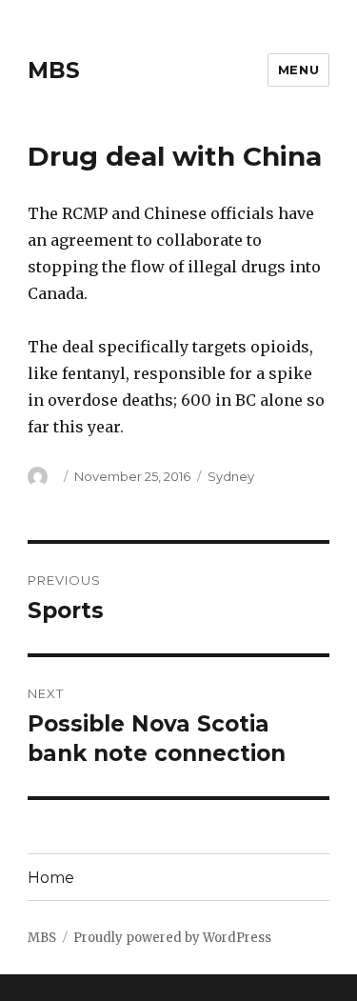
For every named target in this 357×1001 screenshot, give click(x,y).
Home (51, 878)
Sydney (231, 476)
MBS (54, 70)
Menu (298, 69)
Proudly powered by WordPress (172, 938)
